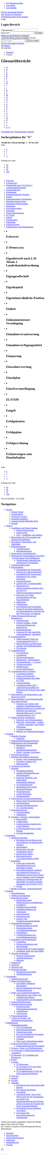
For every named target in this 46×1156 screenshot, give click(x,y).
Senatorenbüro (17, 514)
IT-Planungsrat (22, 1064)
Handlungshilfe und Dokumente (29, 1000)
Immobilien (10, 835)
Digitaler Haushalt (18, 736)
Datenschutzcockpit (24, 1032)
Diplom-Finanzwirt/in (25, 530)
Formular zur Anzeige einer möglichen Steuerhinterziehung (28, 705)
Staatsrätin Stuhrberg (19, 519)
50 (7, 170)
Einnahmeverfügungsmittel (17, 204)
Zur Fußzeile (11, 8)
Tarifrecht (15, 965)
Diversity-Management (25, 956)
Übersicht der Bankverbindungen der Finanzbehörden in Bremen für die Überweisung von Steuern (30, 611)
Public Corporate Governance (28, 752)
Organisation (11, 976)
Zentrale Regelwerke (19, 979)
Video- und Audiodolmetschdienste (25, 993)
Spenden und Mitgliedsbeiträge (28, 646)
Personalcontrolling (19, 969)
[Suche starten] (32, 40)
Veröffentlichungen (24, 974)
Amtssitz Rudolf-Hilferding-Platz (24, 521)
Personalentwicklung (19, 898)
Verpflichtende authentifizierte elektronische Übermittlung (28, 561)
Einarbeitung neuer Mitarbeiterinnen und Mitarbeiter (29, 901)
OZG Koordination (24, 1027)
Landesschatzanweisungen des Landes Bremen (28, 825)
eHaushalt (20, 738)
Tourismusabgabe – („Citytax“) (29, 662)
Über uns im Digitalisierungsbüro (29, 1041)
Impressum (10, 1140)
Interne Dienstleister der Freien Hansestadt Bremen (28, 989)
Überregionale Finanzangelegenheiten (26, 798)
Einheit (9, 197)
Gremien (14, 1062)
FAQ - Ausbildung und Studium (29, 535)
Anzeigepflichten (23, 683)
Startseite (9, 1133)
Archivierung (21, 1013)
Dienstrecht (15, 963)
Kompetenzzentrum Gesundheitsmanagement (26, 929)
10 (7, 165)
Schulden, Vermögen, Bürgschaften (25, 817)
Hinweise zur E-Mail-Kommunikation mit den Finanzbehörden (26, 597)
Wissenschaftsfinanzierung (27, 805)
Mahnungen (21, 602)
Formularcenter (22, 620)
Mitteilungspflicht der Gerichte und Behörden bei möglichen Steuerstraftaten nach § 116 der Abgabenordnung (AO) (30, 711)
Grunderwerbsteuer (24, 729)
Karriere (14, 1080)
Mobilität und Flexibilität (26, 907)
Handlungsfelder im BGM (27, 926)
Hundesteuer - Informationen (28, 660)
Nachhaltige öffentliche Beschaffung (25, 984)
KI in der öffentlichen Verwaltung (30, 1034)
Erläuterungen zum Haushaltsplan (19, 227)
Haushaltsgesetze (23, 791)
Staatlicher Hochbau (19, 838)
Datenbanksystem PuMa (26, 972)
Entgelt (9, 218)
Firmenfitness (21, 933)
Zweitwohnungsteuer (24, 669)
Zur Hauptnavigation (14, 3)
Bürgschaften (21, 819)
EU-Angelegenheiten (24, 808)
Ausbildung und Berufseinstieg (23, 939)
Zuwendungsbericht (24, 785)
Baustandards (21, 847)
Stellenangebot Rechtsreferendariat (30, 1046)
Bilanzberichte (22, 764)
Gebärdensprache (8, 17)
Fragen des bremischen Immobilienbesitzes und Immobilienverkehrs (25, 865)
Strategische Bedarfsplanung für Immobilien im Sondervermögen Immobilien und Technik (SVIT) (29, 881)
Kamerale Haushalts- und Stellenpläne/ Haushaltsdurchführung (26, 780)
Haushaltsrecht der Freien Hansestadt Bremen (26, 788)
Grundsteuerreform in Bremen (23, 671)
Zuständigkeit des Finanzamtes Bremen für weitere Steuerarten (29, 571)
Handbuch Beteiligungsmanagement (26, 749)
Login (3, 19)
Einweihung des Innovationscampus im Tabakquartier (25, 1115)
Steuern (9, 526)
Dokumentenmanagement (21, 1004)
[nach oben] (4, 1154)
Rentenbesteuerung (24, 551)
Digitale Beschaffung (24, 1037)
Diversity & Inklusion (20, 953)
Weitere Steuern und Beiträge (23, 718)
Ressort (9, 509)
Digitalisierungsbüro (19, 1025)
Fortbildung (21, 905)
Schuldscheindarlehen (25, 833)
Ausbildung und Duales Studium (24, 528)
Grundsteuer (21, 655)
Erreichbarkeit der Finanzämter (28, 607)
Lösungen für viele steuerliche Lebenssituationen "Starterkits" (28, 633)
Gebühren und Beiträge (20, 766)
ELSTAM (10, 215)
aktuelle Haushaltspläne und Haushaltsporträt (27, 774)
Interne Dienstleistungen (21, 981)
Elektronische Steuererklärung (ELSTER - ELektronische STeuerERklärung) (27, 557)
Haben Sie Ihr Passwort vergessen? (15, 35)
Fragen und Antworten (25, 676)
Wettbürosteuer (22, 667)
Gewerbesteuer (22, 653)
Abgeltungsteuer (23, 549)
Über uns (15, 1076)
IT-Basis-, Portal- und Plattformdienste (26, 1048)
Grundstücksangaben (24, 674)
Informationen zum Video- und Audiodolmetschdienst (28, 996)
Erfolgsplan (10, 222)
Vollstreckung (21, 604)
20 (7, 167)
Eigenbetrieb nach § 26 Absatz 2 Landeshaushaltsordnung (19, 186)
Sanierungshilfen (23, 812)
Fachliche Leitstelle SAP (26, 761)
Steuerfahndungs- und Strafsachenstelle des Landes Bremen (27, 700)
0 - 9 (8, 127)
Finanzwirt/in (21, 533)
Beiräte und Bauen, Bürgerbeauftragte (26, 889)
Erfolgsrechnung (13, 224)
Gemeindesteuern (18, 650)
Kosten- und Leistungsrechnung (29, 759)
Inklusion (20, 960)
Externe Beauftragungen (21, 1002)
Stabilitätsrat (21, 815)
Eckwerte (10, 181)
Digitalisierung (12, 1023)
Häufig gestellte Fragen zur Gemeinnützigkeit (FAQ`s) (27, 640)
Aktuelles (15, 1083)
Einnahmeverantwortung (16, 201)
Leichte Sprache (21, 17)
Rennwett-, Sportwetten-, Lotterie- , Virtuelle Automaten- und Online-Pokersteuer (30, 724)
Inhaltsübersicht (12, 1142)
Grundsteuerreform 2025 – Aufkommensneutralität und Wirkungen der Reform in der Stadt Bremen (30, 688)
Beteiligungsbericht (24, 745)
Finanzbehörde (17, 567)
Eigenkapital (11, 192)
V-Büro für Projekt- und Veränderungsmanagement (22, 1019)
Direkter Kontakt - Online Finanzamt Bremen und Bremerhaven (26, 625)
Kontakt (14, 523)
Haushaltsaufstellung (24, 771)
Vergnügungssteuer (24, 664)
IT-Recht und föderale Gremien (24, 1043)
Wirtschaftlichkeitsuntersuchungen (25, 741)
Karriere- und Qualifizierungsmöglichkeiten (28, 920)
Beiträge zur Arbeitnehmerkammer (30, 731)
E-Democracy (11, 183)
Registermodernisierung (26, 1030)
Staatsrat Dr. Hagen (19, 516)
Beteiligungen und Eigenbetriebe (24, 743)
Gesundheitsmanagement (21, 923)
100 (7, 172)
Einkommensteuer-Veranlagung (19, 199)
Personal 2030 (17, 967)
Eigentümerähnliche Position (17, 194)
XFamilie (20, 1039)
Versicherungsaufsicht (20, 754)
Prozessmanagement (19, 1016)
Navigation (5, 46)
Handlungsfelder (23, 796)
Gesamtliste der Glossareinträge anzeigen (17, 132)
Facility (19, 886)
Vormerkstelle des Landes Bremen (30, 949)
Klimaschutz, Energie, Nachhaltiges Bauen (25, 850)
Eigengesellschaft (13, 190)
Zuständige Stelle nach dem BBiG (30, 951)
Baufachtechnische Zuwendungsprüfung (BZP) (27, 857)
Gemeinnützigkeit (18, 637)
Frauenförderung (18, 893)
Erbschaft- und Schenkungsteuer (29, 720)
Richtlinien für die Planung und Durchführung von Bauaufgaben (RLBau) (29, 842)
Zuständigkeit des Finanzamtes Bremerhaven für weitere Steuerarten (28, 576)
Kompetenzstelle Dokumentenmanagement (26, 1007)
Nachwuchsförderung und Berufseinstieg (26, 945)
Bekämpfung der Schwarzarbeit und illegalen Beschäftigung (25, 538)
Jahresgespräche (22, 914)
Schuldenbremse (23, 803)
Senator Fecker (17, 512)
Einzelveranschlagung (15, 213)
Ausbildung (21, 942)
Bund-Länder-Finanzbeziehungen (30, 801)
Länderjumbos (22, 822)
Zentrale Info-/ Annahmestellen (28, 583)
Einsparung (10, 206)
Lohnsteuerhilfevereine (20, 565)
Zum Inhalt (10, 5)
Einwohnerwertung (14, 208)
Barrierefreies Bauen (24, 854)
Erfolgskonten (12, 220)
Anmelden (38, 33)
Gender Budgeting (23, 794)
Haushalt (9, 52)
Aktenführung (22, 1011)
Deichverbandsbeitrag (25, 657)
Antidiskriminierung (24, 958)
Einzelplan (10, 211)
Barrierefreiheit (12, 1135)
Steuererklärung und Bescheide (29, 644)
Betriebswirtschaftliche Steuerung (24, 757)
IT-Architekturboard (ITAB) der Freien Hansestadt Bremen (29, 1072)
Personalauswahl (23, 916)
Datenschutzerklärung (15, 1138)
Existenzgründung (23, 581)
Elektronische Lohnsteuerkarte (23, 553)
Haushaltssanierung (19, 810)
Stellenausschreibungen (20, 896)
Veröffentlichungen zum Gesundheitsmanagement (26, 936)
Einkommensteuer (18, 546)
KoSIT (14, 1060)
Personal (9, 891)
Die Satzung (21, 648)
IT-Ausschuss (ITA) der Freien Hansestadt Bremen (28, 1068)
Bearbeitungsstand (23, 630)
